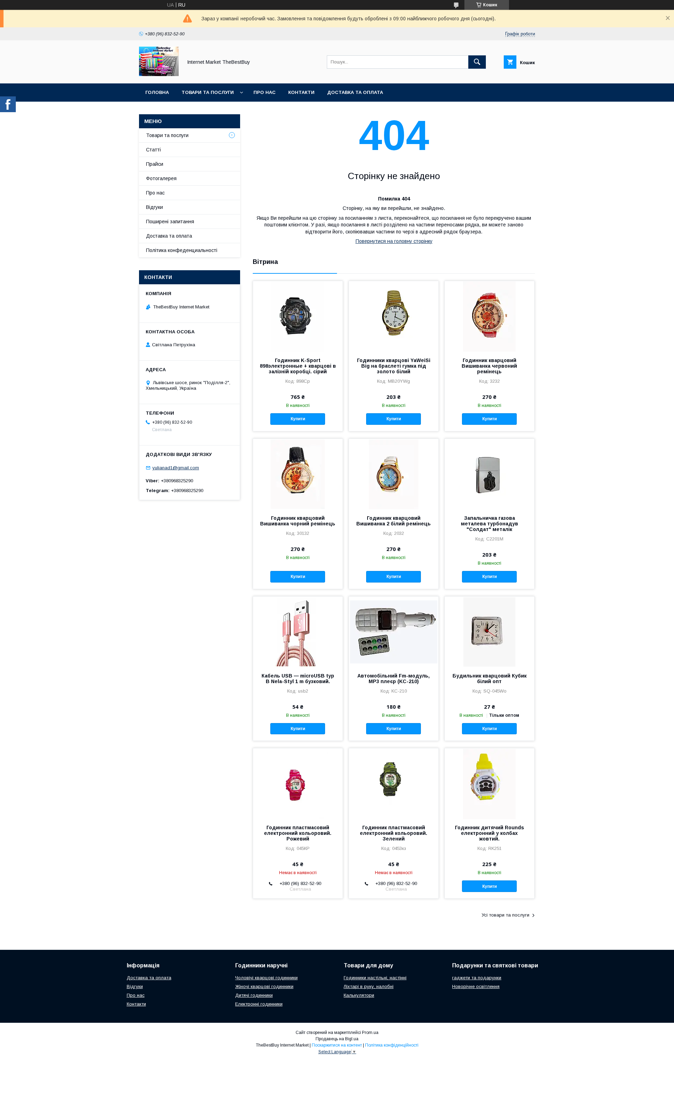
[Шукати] (477, 62)
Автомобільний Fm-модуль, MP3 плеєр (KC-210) (393, 678)
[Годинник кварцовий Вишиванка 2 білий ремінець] (393, 474)
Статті (153, 149)
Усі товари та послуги (505, 915)
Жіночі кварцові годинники (264, 986)
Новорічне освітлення (476, 986)
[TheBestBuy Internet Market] (159, 74)
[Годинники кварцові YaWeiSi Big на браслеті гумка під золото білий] (393, 316)
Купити (298, 418)
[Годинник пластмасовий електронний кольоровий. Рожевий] (298, 783)
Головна (157, 92)
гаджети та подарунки (476, 977)
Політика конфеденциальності (181, 250)
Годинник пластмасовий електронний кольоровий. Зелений (393, 833)
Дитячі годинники (254, 995)
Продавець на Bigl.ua (337, 1038)
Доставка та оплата (355, 92)
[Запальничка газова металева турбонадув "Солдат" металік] (489, 474)
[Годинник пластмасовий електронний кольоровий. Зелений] (393, 783)
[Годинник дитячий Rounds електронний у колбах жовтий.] (489, 783)
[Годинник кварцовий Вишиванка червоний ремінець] (489, 316)
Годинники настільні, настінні (375, 977)
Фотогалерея (161, 178)
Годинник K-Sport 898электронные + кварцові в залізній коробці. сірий (298, 366)
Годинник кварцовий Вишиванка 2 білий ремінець (393, 520)
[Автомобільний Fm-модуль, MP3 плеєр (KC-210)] (393, 632)
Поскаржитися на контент (337, 1045)
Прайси (154, 164)
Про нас (264, 92)
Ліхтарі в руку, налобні (369, 986)
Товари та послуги (207, 92)
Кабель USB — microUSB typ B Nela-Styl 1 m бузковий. (298, 678)
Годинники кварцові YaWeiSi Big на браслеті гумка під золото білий (393, 366)
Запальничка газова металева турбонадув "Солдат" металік (489, 523)
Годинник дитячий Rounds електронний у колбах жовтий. (489, 833)
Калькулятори (359, 995)
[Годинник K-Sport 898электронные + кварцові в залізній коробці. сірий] (298, 316)
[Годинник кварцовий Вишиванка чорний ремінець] (298, 474)
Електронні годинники (259, 1004)
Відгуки (154, 207)
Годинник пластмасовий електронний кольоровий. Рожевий (297, 833)
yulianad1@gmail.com (175, 467)
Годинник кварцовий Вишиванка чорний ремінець (297, 520)
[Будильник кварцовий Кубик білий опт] (489, 632)
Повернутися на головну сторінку (394, 241)
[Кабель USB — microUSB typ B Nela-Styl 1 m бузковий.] (298, 632)
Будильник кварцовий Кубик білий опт (489, 678)
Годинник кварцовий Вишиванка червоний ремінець (489, 366)
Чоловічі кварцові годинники (266, 977)
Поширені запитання (170, 221)
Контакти (301, 92)
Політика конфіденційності (391, 1045)
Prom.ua (370, 1032)
